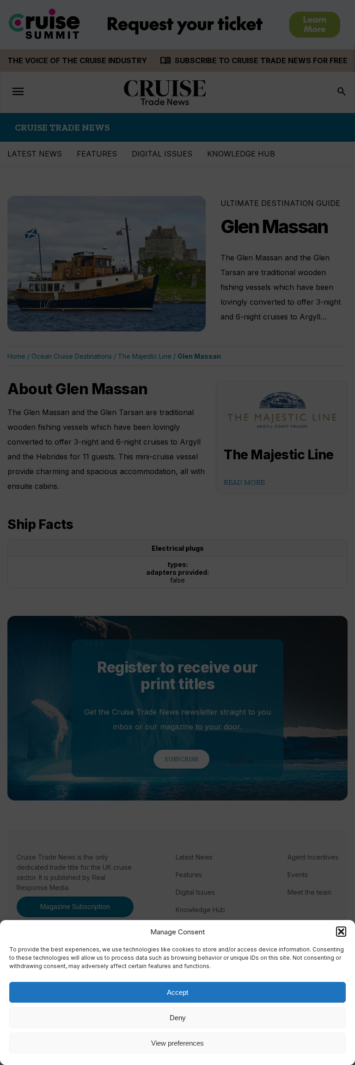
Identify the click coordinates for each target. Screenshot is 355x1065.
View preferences (177, 1043)
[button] (341, 931)
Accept (177, 992)
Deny (178, 1018)
